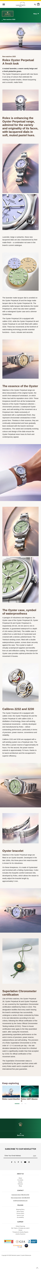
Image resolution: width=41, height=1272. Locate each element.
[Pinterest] (18, 1162)
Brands (20, 1182)
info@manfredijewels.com (20, 1200)
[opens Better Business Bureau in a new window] (32, 1242)
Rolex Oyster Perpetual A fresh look (18, 61)
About (20, 1178)
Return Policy (20, 1211)
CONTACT (20, 1190)
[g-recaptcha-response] (20, 1260)
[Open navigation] (3, 4)
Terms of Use (20, 1215)
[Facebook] (11, 1162)
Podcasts (20, 1184)
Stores (20, 1230)
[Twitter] (15, 1162)
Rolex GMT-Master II (29, 1100)
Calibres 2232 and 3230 (18, 709)
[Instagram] (29, 1162)
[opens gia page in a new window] (20, 1242)
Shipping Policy (20, 1209)
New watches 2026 (9, 19)
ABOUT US (20, 1174)
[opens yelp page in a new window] (8, 1242)
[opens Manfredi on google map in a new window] (17, 1247)
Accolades (20, 1180)
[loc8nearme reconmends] (26, 1247)
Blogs (20, 1186)
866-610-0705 (25, 1194)
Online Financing (20, 1226)
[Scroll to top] (37, 1268)
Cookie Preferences (26, 1255)
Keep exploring (10, 1083)
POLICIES (20, 1205)
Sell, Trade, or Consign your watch (20, 1228)
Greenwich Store (16, 1194)
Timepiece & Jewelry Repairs (20, 1232)
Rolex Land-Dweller (11, 1099)
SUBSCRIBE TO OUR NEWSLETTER (20, 1149)
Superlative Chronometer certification (19, 993)
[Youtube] (25, 1162)
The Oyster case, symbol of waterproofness (19, 612)
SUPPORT (20, 1222)
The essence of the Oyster (20, 386)
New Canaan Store (16, 1197)
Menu (35, 14)
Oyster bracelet (12, 850)
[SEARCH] (35, 5)
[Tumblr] (21, 1162)
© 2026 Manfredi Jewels (13, 1255)
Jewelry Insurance (20, 1234)
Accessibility (20, 1217)
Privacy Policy (20, 1213)
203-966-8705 (26, 1197)
